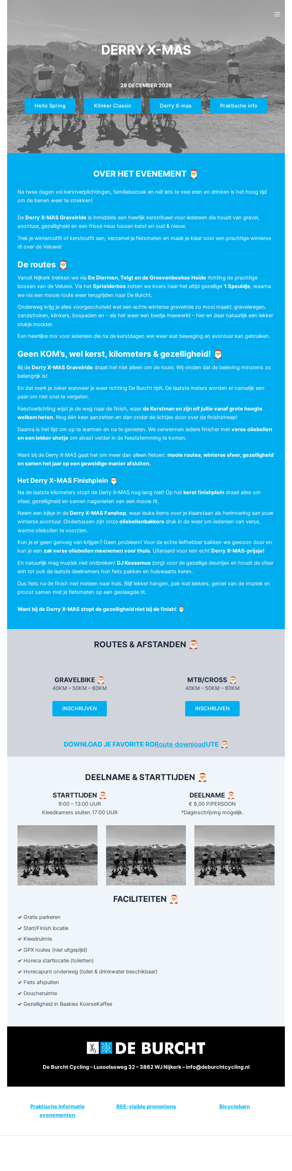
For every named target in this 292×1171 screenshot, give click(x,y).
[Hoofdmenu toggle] (277, 14)
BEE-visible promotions (146, 1106)
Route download (180, 744)
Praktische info (238, 106)
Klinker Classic (112, 106)
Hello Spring (50, 106)
